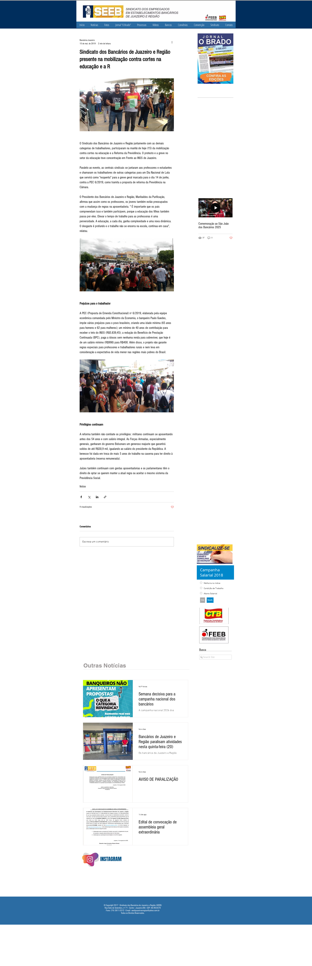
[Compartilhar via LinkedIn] (97, 496)
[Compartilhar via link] (105, 496)
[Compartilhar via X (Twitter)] (89, 496)
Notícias (83, 486)
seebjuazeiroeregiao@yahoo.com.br (145, 910)
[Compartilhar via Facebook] (81, 496)
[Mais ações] (172, 42)
